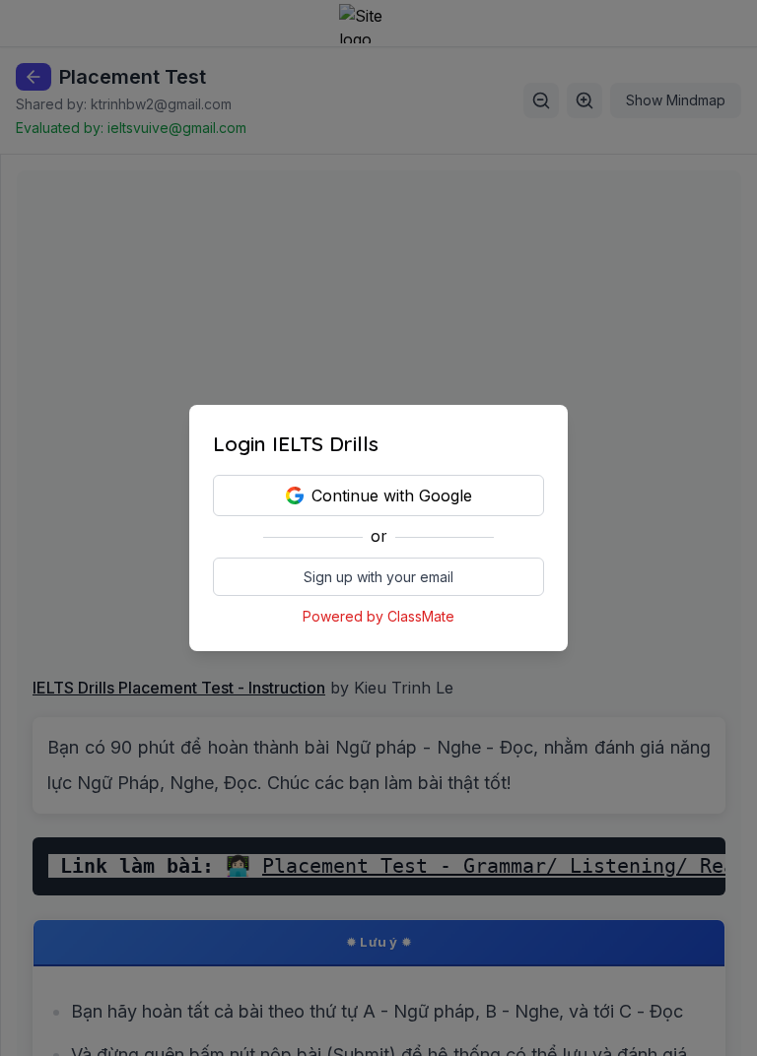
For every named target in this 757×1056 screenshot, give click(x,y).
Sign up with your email (378, 576)
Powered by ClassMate (378, 616)
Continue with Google (391, 495)
